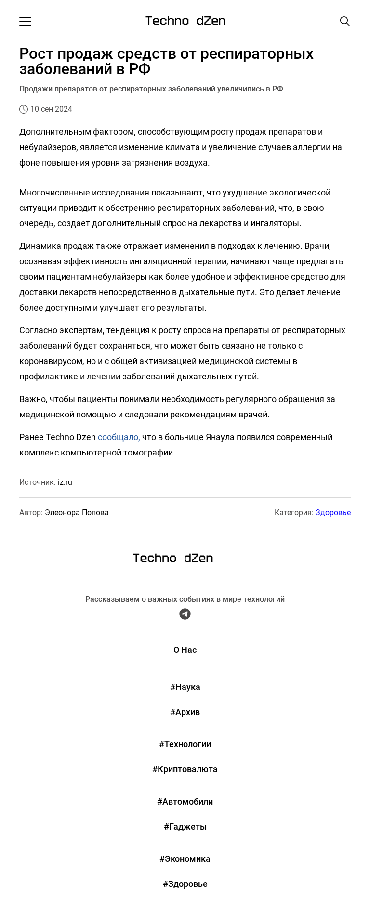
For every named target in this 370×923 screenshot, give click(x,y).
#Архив (185, 712)
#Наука (185, 687)
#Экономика (185, 859)
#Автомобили (185, 801)
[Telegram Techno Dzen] (185, 616)
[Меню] (25, 21)
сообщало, (119, 437)
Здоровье (333, 512)
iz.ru (65, 482)
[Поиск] (345, 21)
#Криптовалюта (185, 769)
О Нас (185, 650)
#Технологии (185, 744)
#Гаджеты (185, 826)
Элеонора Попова (77, 512)
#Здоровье (185, 884)
